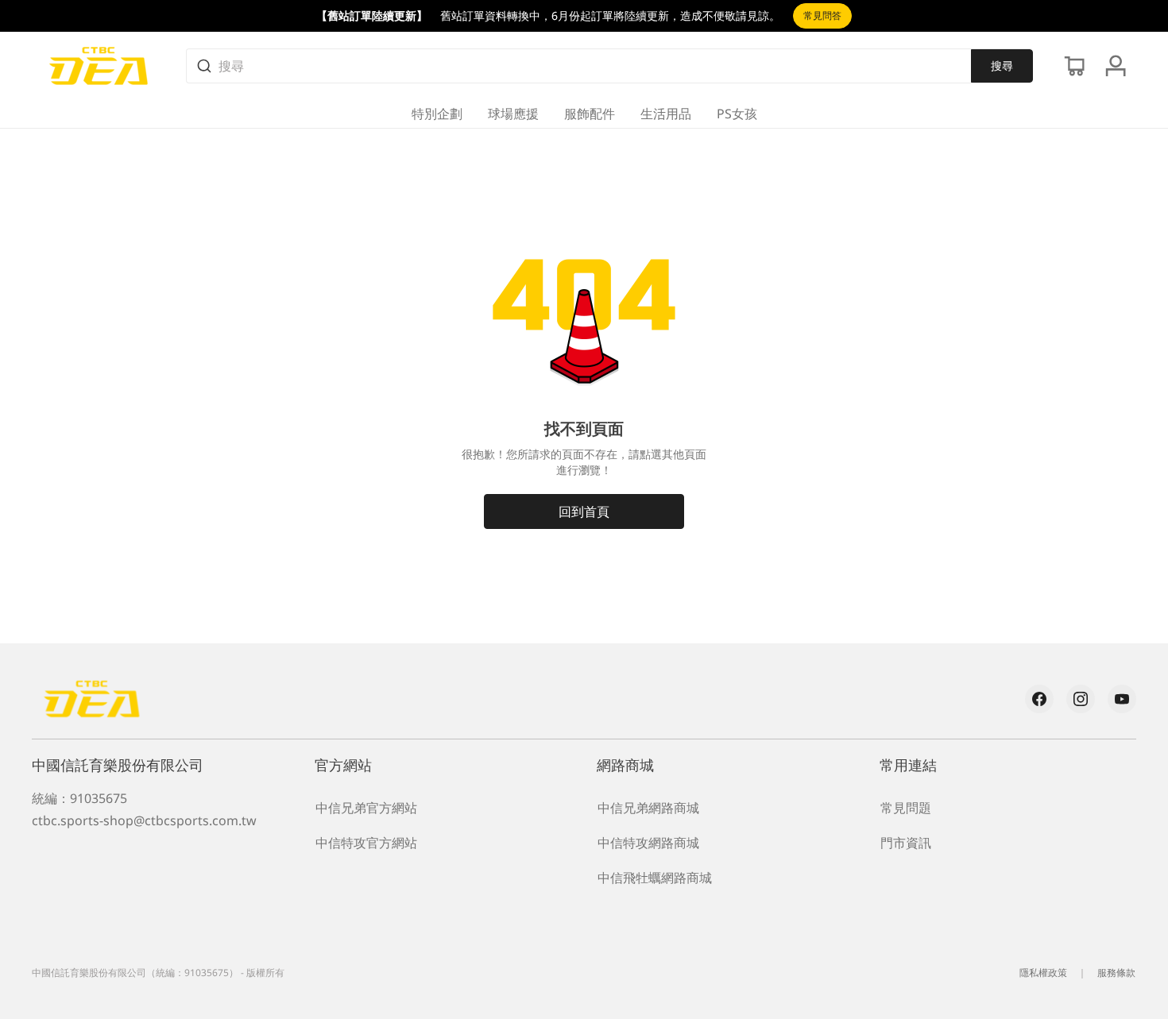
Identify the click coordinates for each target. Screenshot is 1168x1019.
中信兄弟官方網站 (366, 807)
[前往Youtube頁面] (1122, 699)
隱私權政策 (1043, 972)
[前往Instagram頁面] (1080, 699)
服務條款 (1116, 972)
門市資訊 (905, 842)
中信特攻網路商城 (648, 842)
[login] (1115, 66)
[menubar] (584, 113)
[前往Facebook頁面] (1039, 699)
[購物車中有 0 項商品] (1074, 66)
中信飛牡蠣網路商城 (655, 877)
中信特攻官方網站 (366, 842)
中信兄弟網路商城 (648, 807)
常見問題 (905, 807)
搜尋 (1002, 65)
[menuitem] (437, 113)
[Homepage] (99, 66)
